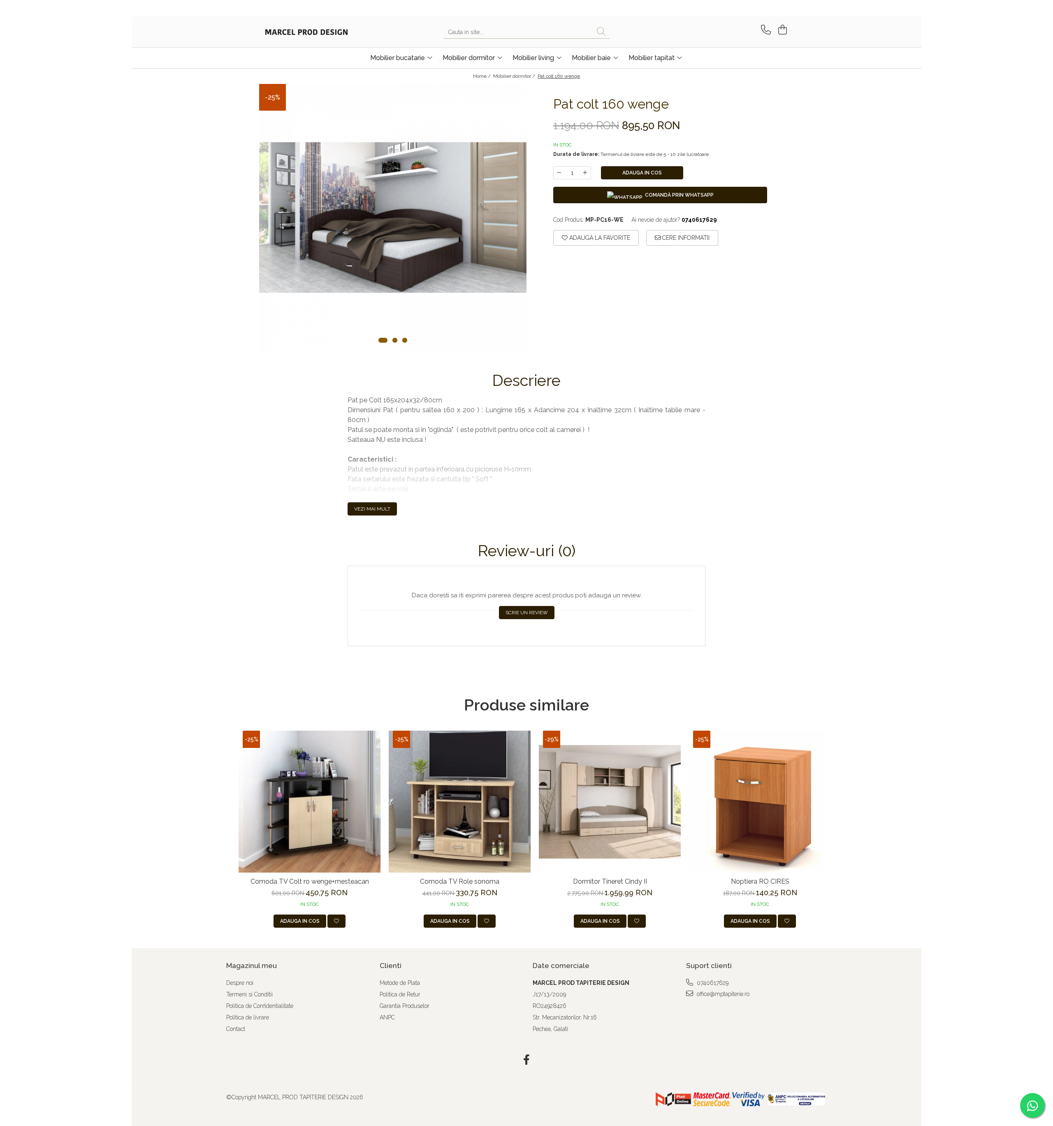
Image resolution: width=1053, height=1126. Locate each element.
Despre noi (239, 983)
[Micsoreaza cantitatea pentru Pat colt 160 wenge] (559, 172)
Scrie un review (527, 612)
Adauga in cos (642, 173)
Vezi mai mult (372, 509)
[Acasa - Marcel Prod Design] (306, 32)
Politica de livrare (247, 1017)
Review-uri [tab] (526, 551)
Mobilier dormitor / (514, 76)
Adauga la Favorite (599, 237)
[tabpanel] (392, 217)
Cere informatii (685, 237)
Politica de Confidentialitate (259, 1006)
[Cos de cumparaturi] (781, 30)
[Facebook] (527, 1060)
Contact (235, 1029)
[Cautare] (601, 32)
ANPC (387, 1017)
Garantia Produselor (404, 1006)
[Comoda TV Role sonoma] (460, 802)
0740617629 (711, 983)
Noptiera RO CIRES (760, 881)
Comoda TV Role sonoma (459, 881)
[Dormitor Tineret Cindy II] (610, 802)
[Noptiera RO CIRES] (760, 802)
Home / (482, 76)
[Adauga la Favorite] (336, 921)
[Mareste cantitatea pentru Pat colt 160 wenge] (585, 172)
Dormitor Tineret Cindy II (610, 881)
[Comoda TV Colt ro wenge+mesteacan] (309, 802)
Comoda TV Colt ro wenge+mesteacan (309, 881)
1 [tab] (383, 340)
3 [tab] (405, 340)
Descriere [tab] (526, 380)
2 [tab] (395, 340)
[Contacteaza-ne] (764, 30)
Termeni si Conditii (249, 994)
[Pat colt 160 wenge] (392, 217)
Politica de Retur (400, 994)
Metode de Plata (400, 983)
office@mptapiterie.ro (722, 994)
